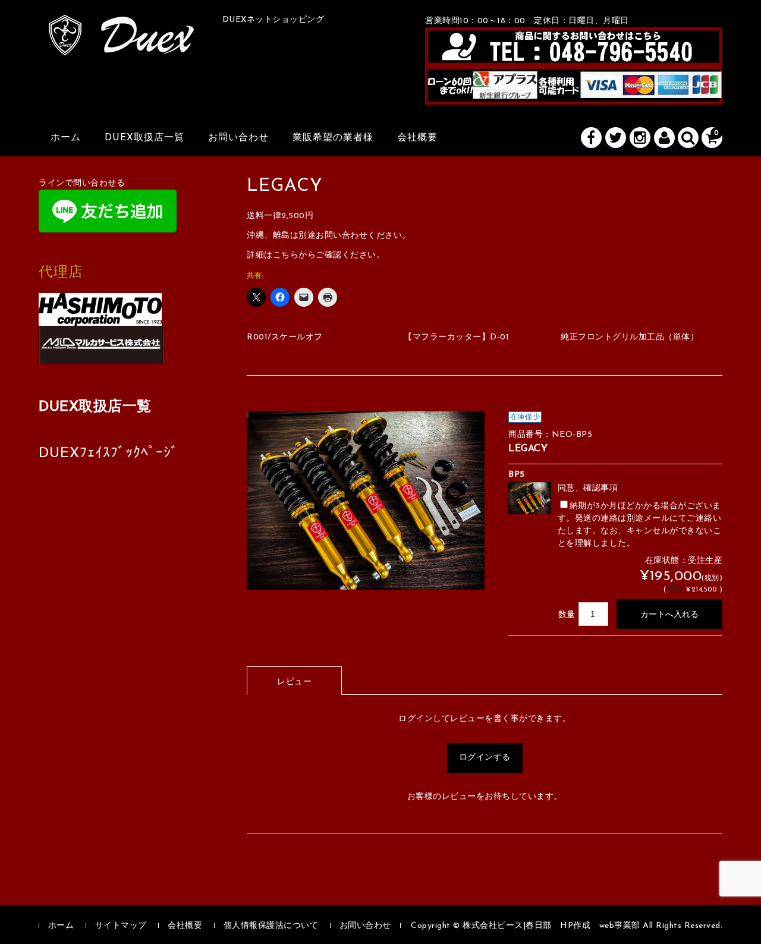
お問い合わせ (238, 138)
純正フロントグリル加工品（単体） (630, 337)
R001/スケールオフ (285, 337)
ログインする (485, 757)
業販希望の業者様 (333, 138)
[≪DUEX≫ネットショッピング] (122, 42)
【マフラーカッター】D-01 (456, 337)
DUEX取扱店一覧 (144, 138)
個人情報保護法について (271, 925)
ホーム (66, 138)
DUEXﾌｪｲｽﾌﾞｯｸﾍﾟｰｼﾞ (108, 453)
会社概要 (417, 138)
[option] (366, 500)
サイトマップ (121, 925)
